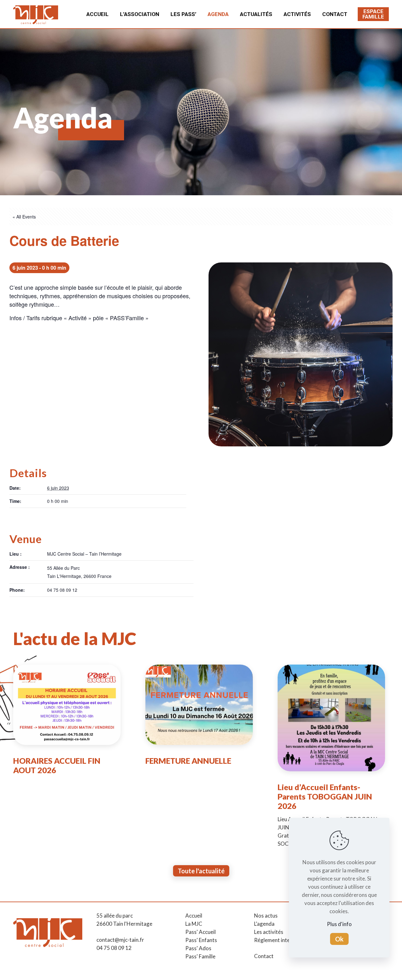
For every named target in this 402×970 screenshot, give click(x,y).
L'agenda (264, 923)
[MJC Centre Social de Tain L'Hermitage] (35, 14)
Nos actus (266, 915)
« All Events (24, 216)
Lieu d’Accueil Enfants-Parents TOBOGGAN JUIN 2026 (325, 796)
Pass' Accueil (200, 932)
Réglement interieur (277, 940)
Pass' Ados (198, 948)
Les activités (268, 932)
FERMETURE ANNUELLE (188, 760)
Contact (264, 956)
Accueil (193, 915)
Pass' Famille (200, 956)
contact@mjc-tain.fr (120, 939)
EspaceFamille (373, 14)
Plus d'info (339, 924)
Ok (339, 939)
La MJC (193, 923)
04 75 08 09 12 (114, 948)
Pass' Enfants (201, 940)
